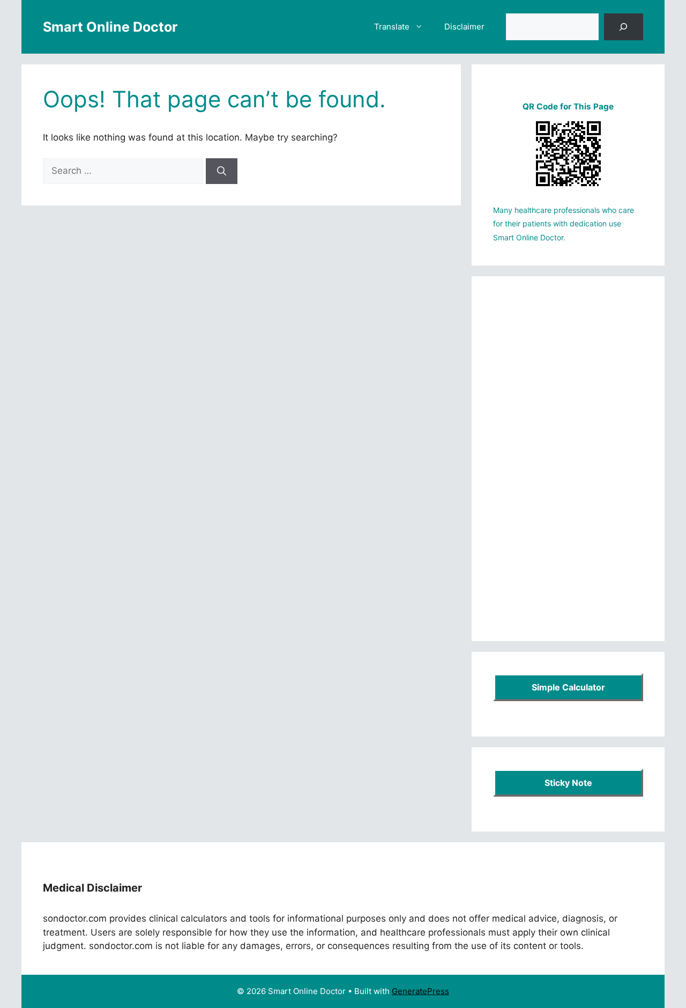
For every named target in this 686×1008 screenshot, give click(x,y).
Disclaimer (464, 26)
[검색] (623, 27)
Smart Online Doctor (110, 27)
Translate (391, 26)
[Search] (221, 171)
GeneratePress (420, 991)
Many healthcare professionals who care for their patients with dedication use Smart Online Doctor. (563, 223)
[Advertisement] (568, 459)
